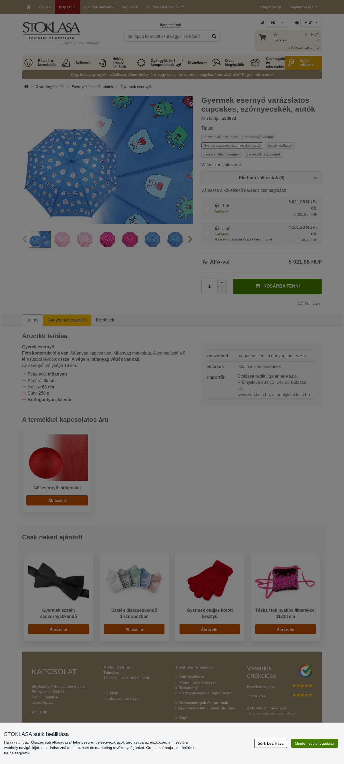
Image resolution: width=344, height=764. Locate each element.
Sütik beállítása (271, 743)
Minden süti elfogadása (314, 743)
